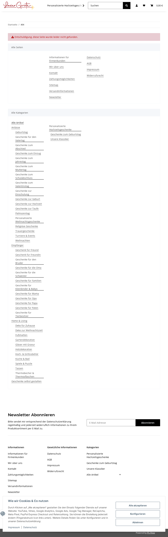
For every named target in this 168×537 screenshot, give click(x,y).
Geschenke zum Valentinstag (24, 184)
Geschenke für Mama (27, 293)
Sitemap (53, 85)
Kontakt (53, 72)
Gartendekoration (25, 339)
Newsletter (55, 97)
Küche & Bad (22, 358)
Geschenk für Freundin (28, 254)
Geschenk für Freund (27, 250)
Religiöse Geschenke (26, 226)
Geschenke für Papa (26, 303)
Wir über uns (56, 66)
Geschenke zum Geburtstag (66, 134)
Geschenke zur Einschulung (23, 192)
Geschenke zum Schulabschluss (24, 176)
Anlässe (15, 127)
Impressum (14, 527)
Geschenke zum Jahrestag (24, 159)
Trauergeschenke (24, 231)
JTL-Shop (151, 532)
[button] (81, 6)
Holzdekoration (23, 349)
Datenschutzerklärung (59, 421)
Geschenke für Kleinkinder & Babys (26, 287)
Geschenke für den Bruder (25, 261)
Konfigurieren (138, 513)
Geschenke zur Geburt (27, 199)
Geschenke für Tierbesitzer (23, 314)
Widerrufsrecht (95, 75)
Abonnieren (147, 422)
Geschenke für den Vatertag (25, 138)
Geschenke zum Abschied (24, 147)
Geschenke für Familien (28, 280)
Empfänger (17, 245)
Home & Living (19, 320)
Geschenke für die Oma (28, 267)
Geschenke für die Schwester (25, 274)
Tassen (19, 368)
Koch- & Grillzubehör (26, 354)
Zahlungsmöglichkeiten (62, 78)
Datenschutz (30, 527)
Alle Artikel (92, 474)
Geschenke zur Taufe (27, 208)
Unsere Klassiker (60, 139)
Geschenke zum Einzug (28, 153)
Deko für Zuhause (25, 325)
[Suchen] (126, 5)
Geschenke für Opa (26, 298)
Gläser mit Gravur (25, 344)
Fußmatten (21, 335)
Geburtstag (21, 132)
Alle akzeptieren (138, 505)
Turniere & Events (25, 235)
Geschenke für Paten (26, 307)
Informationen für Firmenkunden (59, 59)
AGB (89, 63)
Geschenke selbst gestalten (26, 381)
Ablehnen (137, 522)
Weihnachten (22, 240)
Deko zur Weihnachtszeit (29, 330)
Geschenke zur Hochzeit (28, 203)
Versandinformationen (61, 91)
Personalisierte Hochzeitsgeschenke (60, 128)
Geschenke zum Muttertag (24, 168)
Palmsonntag (22, 213)
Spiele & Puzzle (23, 363)
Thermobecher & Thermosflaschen (24, 374)
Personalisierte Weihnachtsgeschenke (27, 219)
